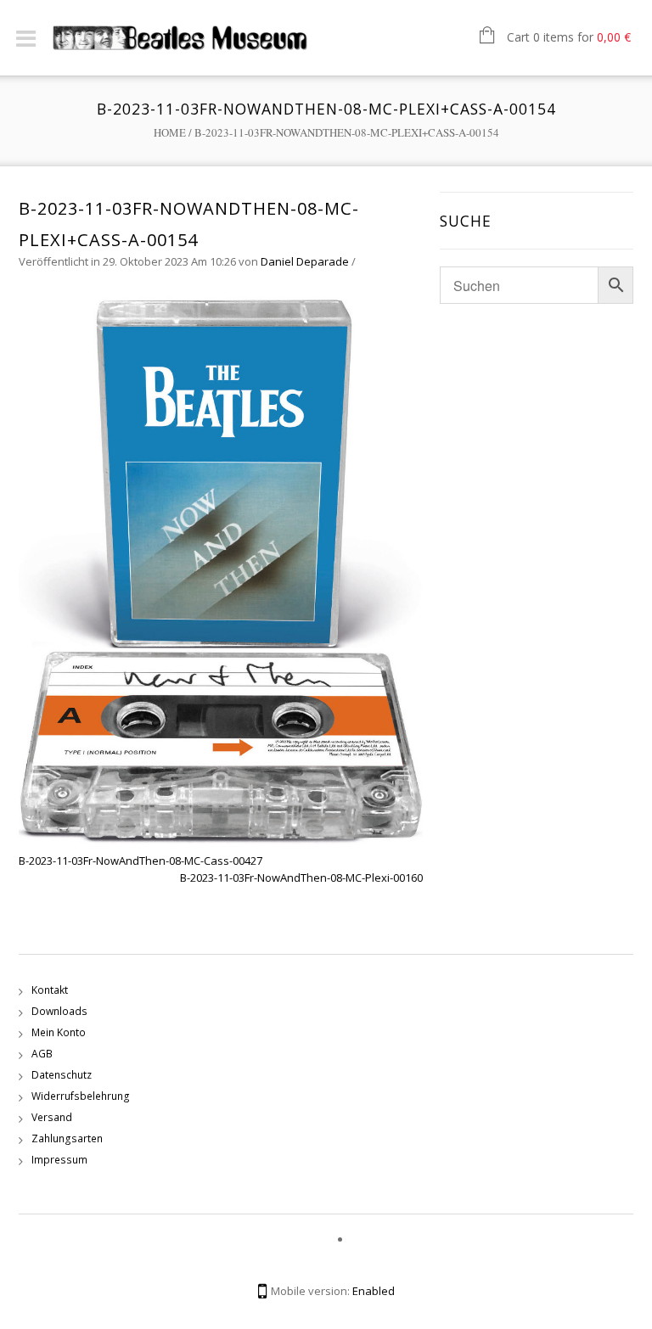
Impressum (59, 1159)
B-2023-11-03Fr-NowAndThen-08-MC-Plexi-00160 (301, 877)
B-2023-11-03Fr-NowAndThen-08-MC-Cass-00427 (140, 860)
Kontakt (49, 990)
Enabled (373, 1290)
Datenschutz (61, 1075)
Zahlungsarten (67, 1138)
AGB (42, 1053)
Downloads (59, 1011)
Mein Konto (58, 1032)
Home (170, 132)
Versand (51, 1117)
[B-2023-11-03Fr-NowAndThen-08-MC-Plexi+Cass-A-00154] (221, 568)
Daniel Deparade (305, 261)
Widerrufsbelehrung (80, 1096)
